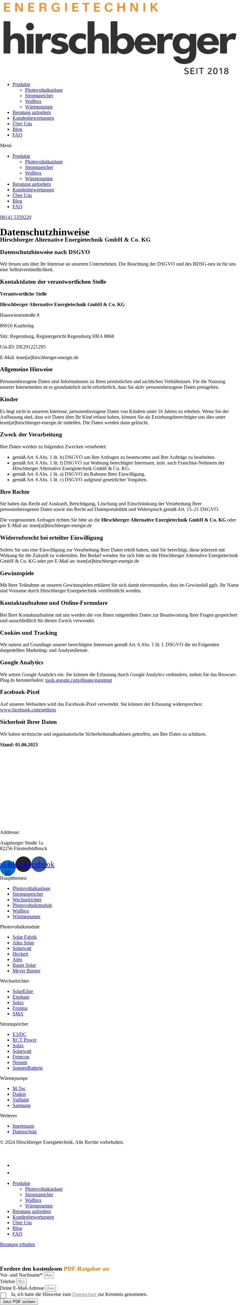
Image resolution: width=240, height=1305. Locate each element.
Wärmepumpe (39, 106)
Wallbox (33, 101)
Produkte (21, 84)
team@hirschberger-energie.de (30, 810)
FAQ (17, 134)
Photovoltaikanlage (44, 90)
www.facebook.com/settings (28, 709)
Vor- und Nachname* (22, 1275)
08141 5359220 (15, 777)
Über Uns (22, 123)
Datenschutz (85, 1294)
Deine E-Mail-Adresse (23, 1288)
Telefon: (8, 766)
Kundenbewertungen (33, 118)
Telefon (8, 1281)
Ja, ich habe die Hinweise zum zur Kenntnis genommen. (79, 1294)
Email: (6, 799)
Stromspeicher (39, 95)
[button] (120, 145)
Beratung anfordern (31, 112)
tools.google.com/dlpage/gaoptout (78, 680)
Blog (17, 129)
